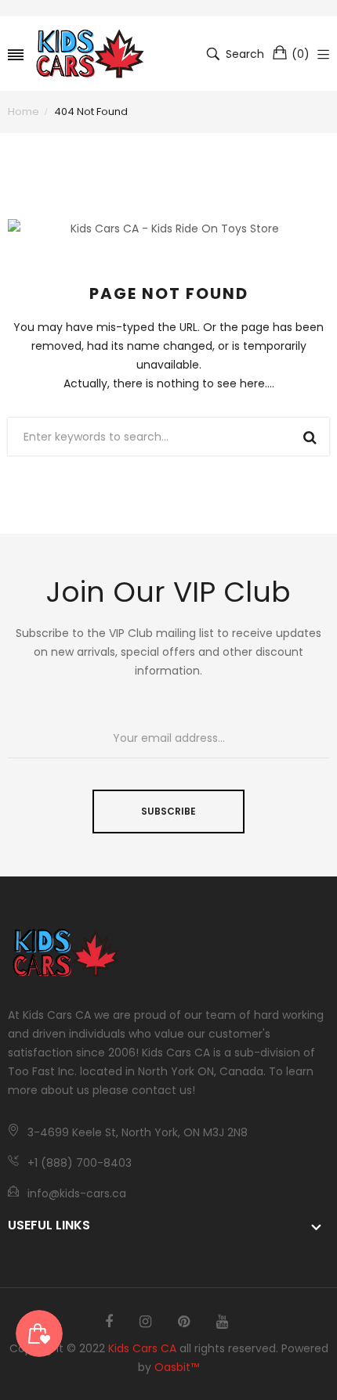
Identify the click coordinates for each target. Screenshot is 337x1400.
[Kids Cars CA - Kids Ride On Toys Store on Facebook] (109, 1321)
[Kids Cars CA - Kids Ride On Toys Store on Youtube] (222, 1321)
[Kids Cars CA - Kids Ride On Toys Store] (90, 53)
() (301, 54)
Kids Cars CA (142, 1348)
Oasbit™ (176, 1367)
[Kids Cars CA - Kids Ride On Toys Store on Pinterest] (183, 1321)
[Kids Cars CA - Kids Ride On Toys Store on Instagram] (145, 1321)
